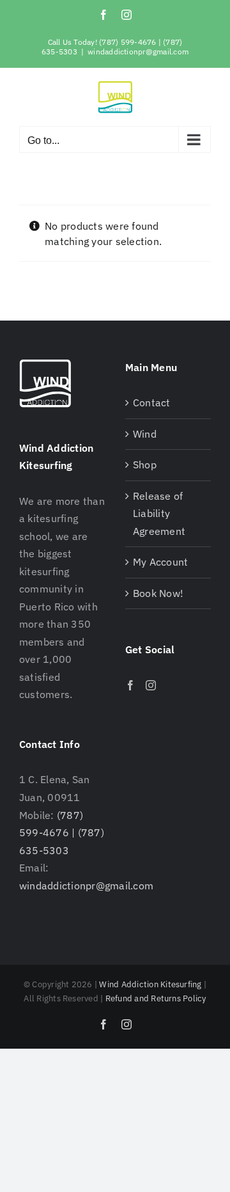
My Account (160, 561)
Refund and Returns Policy (155, 998)
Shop (145, 464)
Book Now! (158, 593)
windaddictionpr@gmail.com (138, 51)
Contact (152, 402)
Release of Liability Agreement (159, 513)
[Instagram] (151, 685)
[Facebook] (130, 685)
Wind (145, 433)
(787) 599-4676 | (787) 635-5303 (61, 833)
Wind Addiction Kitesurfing (150, 984)
